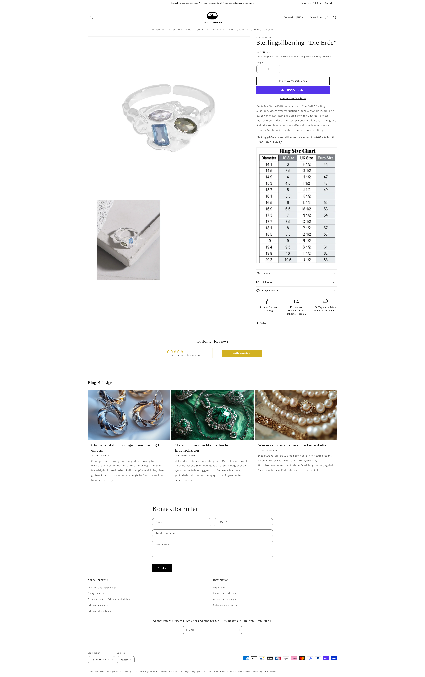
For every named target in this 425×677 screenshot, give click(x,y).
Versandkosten (281, 56)
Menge (259, 62)
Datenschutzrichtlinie (224, 593)
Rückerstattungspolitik (144, 671)
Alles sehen (212, 500)
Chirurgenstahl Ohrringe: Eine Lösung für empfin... (127, 447)
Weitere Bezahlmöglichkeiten (293, 98)
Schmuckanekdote (98, 604)
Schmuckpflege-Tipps (99, 610)
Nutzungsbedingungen (225, 604)
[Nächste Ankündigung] (261, 3)
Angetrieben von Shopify (120, 671)
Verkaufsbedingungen (225, 599)
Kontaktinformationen (232, 671)
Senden (162, 568)
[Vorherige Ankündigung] (164, 3)
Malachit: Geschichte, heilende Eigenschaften (201, 447)
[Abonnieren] (238, 630)
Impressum (219, 587)
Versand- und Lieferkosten (102, 587)
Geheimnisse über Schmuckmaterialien (109, 599)
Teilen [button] (263, 323)
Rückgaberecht (96, 593)
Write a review (241, 353)
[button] (91, 17)
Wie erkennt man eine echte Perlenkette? (293, 445)
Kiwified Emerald (102, 671)
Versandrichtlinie (211, 671)
